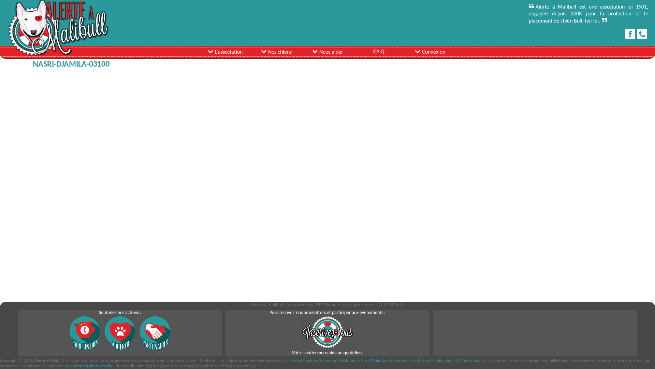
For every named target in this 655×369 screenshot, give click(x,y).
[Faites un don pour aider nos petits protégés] (85, 349)
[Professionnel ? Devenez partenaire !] (155, 349)
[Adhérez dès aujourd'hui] (120, 349)
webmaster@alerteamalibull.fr (92, 366)
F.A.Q (378, 52)
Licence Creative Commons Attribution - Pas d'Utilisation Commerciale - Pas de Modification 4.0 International (387, 360)
